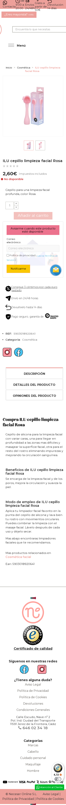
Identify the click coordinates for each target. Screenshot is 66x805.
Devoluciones (33, 703)
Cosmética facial (18, 557)
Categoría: (13, 339)
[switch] (58, 779)
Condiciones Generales (33, 710)
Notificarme (18, 268)
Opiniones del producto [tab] (34, 396)
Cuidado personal (33, 758)
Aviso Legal (33, 684)
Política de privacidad (22, 255)
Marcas (33, 745)
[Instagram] (7, 353)
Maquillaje (33, 764)
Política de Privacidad (33, 690)
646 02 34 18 (34, 728)
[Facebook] (18, 353)
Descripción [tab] (34, 374)
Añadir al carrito (33, 215)
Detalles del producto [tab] (34, 385)
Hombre (33, 771)
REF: (9, 333)
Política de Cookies (33, 697)
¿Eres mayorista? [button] (19, 14)
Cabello (33, 751)
